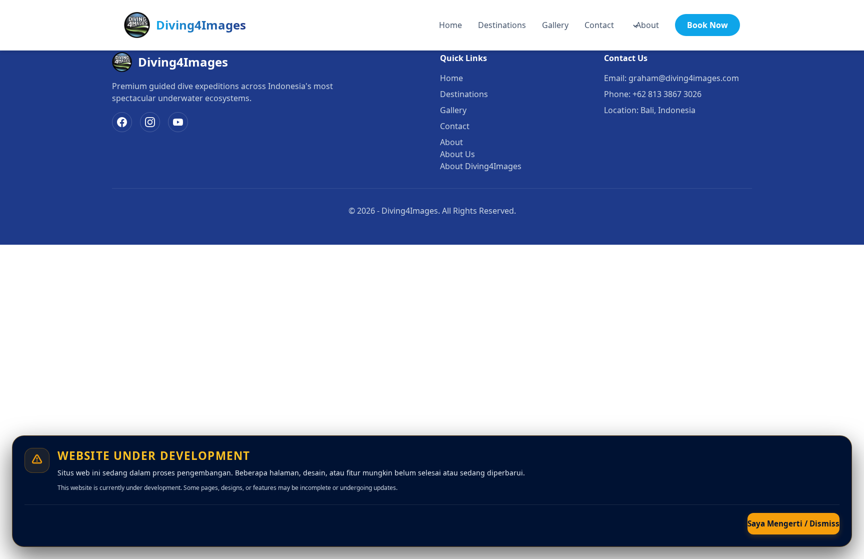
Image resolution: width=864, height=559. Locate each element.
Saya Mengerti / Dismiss (794, 523)
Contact (599, 25)
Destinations (502, 25)
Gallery (555, 25)
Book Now (707, 25)
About (647, 25)
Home (450, 25)
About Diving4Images (481, 166)
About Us (457, 154)
